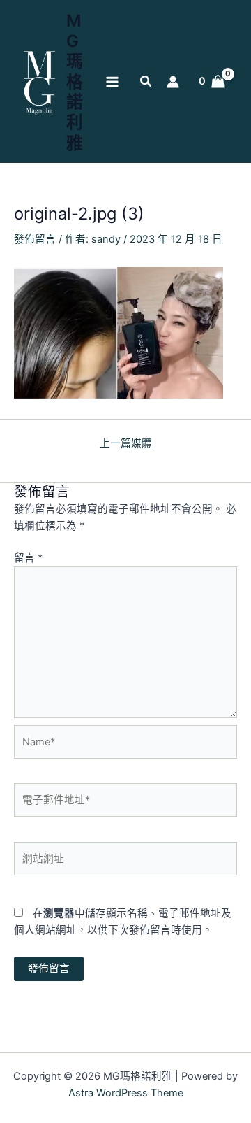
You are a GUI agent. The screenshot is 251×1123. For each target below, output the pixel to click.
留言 (28, 558)
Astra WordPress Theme (125, 1093)
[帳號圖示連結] (173, 82)
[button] (146, 83)
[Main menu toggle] (112, 81)
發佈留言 (35, 239)
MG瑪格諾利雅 (74, 81)
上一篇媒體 (126, 443)
